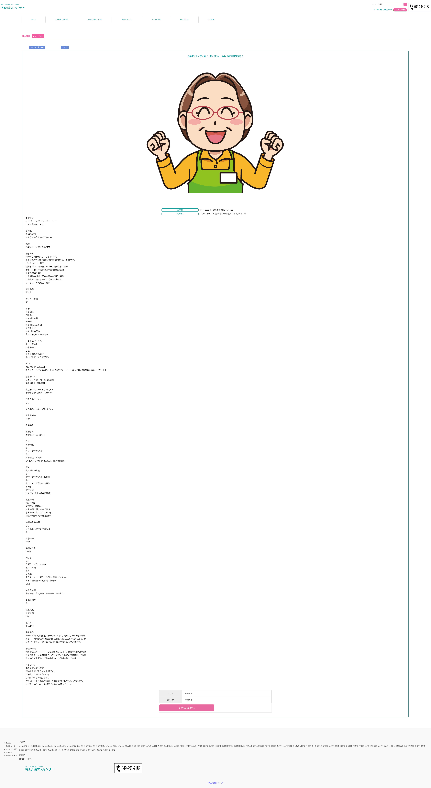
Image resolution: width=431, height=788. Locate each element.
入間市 (176, 746)
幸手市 (314, 746)
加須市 (205, 746)
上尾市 (148, 746)
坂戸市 (279, 746)
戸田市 (325, 746)
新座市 (337, 746)
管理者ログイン (11, 756)
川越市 (308, 746)
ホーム (33, 19)
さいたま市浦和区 (99, 746)
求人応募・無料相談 (61, 19)
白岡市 (27, 750)
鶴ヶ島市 (112, 750)
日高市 (342, 746)
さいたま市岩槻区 (73, 746)
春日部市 (349, 746)
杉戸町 (367, 746)
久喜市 (160, 746)
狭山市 (21, 750)
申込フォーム (10, 746)
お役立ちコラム (127, 19)
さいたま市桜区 (86, 746)
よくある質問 (156, 19)
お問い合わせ (184, 19)
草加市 (66, 750)
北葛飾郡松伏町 (239, 746)
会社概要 (211, 19)
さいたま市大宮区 (60, 746)
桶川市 (380, 746)
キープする (39, 36)
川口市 (302, 746)
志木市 (319, 746)
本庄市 (361, 746)
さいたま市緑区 (111, 746)
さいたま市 (23, 746)
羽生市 (61, 750)
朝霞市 (355, 746)
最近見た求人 (387, 10)
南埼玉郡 (249, 746)
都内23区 (22, 759)
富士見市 (296, 746)
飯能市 (99, 750)
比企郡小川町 (388, 746)
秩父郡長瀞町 (53, 750)
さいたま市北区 (47, 746)
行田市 (82, 750)
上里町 (154, 746)
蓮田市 (72, 750)
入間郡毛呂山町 (191, 746)
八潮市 (200, 746)
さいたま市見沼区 (124, 746)
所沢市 (331, 746)
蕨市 (77, 750)
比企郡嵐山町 (398, 746)
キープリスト (378, 9)
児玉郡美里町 (168, 746)
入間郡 (182, 746)
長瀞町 (93, 750)
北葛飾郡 (218, 746)
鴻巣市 (105, 750)
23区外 (29, 759)
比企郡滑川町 (409, 746)
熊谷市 (423, 746)
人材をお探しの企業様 (95, 19)
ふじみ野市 (136, 746)
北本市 (211, 746)
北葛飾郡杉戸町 (227, 746)
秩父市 (33, 750)
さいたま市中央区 (34, 746)
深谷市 (417, 746)
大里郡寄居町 (287, 746)
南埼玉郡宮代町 (258, 746)
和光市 (273, 746)
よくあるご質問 (11, 749)
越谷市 (88, 750)
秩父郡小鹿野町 (41, 750)
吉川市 (267, 746)
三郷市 (143, 746)
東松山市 (374, 746)
